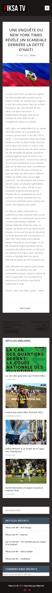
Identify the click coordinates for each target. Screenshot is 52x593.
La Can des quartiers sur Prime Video (25, 375)
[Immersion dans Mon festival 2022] (26, 395)
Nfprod (40, 585)
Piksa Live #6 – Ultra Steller (19, 551)
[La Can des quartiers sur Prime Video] (26, 359)
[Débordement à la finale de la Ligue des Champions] (26, 432)
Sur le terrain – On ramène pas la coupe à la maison (25, 543)
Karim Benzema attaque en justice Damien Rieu (24, 489)
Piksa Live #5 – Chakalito (17, 558)
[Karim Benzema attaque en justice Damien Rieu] (26, 471)
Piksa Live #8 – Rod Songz (18, 527)
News (33, 55)
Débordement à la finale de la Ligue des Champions (24, 450)
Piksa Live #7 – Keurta (16, 534)
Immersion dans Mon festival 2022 (24, 412)
